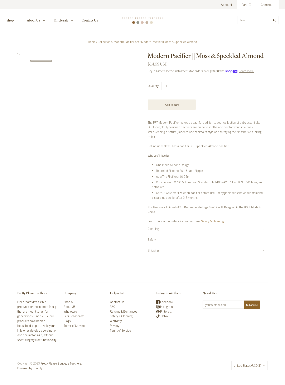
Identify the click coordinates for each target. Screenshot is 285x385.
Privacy (114, 325)
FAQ (112, 306)
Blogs (67, 321)
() (246, 4)
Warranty (116, 321)
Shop (10, 20)
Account (226, 4)
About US (70, 306)
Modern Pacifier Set (126, 42)
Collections (105, 42)
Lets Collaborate (74, 316)
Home (92, 42)
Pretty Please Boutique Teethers (60, 363)
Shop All (69, 302)
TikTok (164, 316)
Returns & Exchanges (123, 311)
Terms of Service (74, 325)
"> (41, 61)
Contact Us (90, 20)
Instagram (166, 306)
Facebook (166, 302)
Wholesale (60, 20)
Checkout (267, 4)
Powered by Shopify (29, 368)
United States (247, 365)
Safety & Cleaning (212, 221)
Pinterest (166, 311)
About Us (33, 20)
